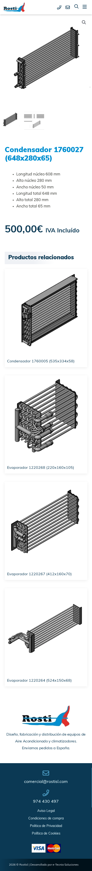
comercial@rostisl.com (46, 782)
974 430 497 (46, 802)
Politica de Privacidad (46, 826)
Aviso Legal (46, 811)
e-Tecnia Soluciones (66, 864)
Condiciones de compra (46, 818)
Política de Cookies (46, 833)
